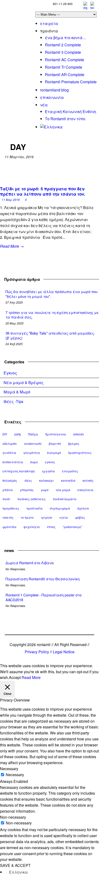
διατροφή (54, 452)
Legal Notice (63, 651)
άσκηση (78, 434)
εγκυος (50, 462)
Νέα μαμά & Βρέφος (23, 382)
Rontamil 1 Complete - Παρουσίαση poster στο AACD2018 (43, 597)
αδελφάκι (9, 443)
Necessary (15, 774)
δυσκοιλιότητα (12, 462)
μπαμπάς (27, 490)
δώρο (34, 462)
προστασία (34, 508)
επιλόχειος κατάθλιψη (18, 471)
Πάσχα (33, 434)
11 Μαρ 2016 (11, 200)
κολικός (88, 480)
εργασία (48, 471)
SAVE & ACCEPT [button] (15, 865)
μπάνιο (7, 490)
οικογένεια (85, 490)
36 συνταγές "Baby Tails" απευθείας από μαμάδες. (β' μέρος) (50, 335)
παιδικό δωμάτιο (64, 499)
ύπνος (51, 527)
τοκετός (7, 517)
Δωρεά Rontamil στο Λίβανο (30, 562)
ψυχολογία (32, 527)
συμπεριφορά (60, 508)
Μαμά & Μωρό (17, 392)
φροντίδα (9, 527)
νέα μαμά (63, 490)
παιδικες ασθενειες (31, 499)
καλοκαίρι (46, 480)
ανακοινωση (33, 443)
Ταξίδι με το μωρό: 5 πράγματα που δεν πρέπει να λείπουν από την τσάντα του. (42, 191)
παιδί (6, 499)
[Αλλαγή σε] (51, 127)
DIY (4, 434)
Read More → (12, 246)
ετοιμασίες (70, 471)
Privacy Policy (37, 651)
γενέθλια (9, 452)
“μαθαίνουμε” (72, 527)
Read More (31, 677)
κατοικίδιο (68, 480)
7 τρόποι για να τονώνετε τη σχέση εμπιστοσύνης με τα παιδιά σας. (52, 315)
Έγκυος (10, 373)
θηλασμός (9, 480)
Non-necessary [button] (13, 817)
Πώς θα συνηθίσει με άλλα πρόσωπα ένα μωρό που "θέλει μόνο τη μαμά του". (52, 294)
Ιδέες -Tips (13, 401)
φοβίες (80, 517)
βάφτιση (55, 443)
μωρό (45, 490)
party (17, 434)
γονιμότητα (31, 452)
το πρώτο (27, 517)
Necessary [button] (9, 768)
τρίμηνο (46, 517)
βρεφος (73, 443)
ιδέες (28, 480)
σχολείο (83, 508)
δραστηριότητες (80, 452)
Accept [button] (15, 677)
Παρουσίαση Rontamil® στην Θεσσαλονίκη (43, 578)
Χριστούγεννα (55, 434)
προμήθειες (10, 508)
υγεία (63, 517)
